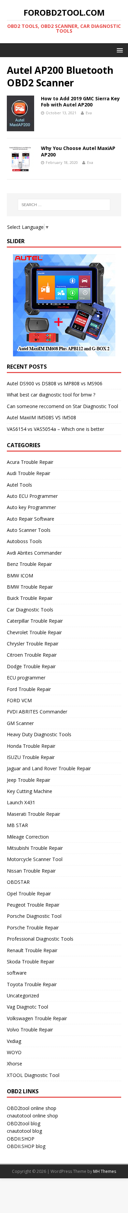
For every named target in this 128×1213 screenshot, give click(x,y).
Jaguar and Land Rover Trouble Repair (49, 768)
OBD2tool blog (23, 1123)
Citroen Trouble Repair (32, 655)
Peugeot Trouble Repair (33, 905)
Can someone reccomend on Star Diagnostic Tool (62, 406)
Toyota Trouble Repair (32, 984)
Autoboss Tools (24, 541)
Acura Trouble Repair (30, 462)
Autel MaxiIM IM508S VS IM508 (41, 417)
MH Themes (104, 1171)
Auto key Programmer (31, 507)
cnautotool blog (24, 1131)
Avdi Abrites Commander (34, 553)
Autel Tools (19, 485)
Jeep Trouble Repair (28, 780)
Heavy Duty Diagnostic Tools (39, 734)
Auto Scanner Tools (29, 530)
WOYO (14, 1052)
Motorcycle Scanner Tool (34, 859)
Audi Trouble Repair (28, 473)
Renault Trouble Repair (32, 950)
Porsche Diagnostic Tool (34, 916)
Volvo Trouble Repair (30, 1029)
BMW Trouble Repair (30, 587)
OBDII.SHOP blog (26, 1146)
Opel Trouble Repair (29, 893)
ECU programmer (26, 677)
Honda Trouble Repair (31, 746)
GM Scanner (20, 723)
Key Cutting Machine (29, 791)
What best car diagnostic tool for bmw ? (51, 394)
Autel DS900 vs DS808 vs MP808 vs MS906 (54, 383)
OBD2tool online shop (31, 1108)
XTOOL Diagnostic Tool (33, 1075)
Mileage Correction (28, 836)
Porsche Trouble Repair (33, 927)
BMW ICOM (20, 575)
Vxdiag (14, 1041)
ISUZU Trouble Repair (31, 757)
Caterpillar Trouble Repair (35, 621)
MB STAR (17, 825)
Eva (89, 112)
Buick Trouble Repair (30, 598)
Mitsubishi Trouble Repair (35, 848)
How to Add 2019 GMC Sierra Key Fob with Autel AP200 (80, 101)
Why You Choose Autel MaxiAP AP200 (78, 151)
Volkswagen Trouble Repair (37, 1018)
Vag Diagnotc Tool (27, 1007)
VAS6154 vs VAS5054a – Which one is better (55, 429)
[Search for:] (64, 204)
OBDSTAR (18, 882)
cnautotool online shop (32, 1115)
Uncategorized (23, 995)
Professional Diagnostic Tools (40, 939)
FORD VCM (19, 700)
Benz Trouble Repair (29, 564)
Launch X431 (21, 802)
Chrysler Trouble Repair (32, 643)
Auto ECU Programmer (32, 496)
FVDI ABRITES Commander (37, 711)
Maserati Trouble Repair (33, 814)
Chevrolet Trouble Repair (34, 632)
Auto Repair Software (30, 519)
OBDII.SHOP (20, 1138)
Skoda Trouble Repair (30, 961)
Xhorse (14, 1063)
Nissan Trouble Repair (31, 870)
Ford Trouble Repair (29, 689)
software (17, 973)
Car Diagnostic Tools (30, 609)
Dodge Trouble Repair (31, 666)
